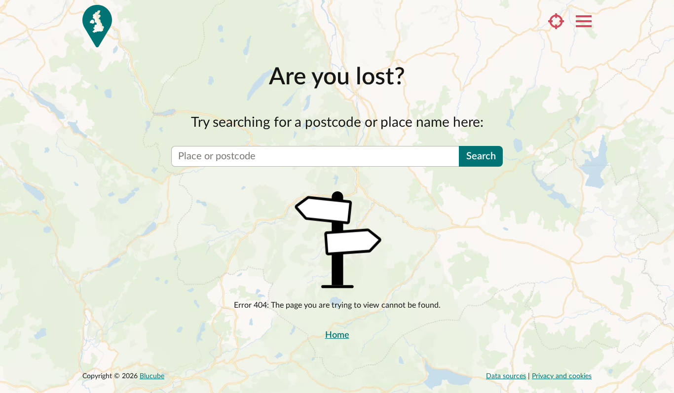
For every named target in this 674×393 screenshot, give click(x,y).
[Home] (97, 26)
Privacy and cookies (562, 376)
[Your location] (556, 21)
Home (337, 335)
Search (481, 156)
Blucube (152, 376)
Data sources (506, 376)
